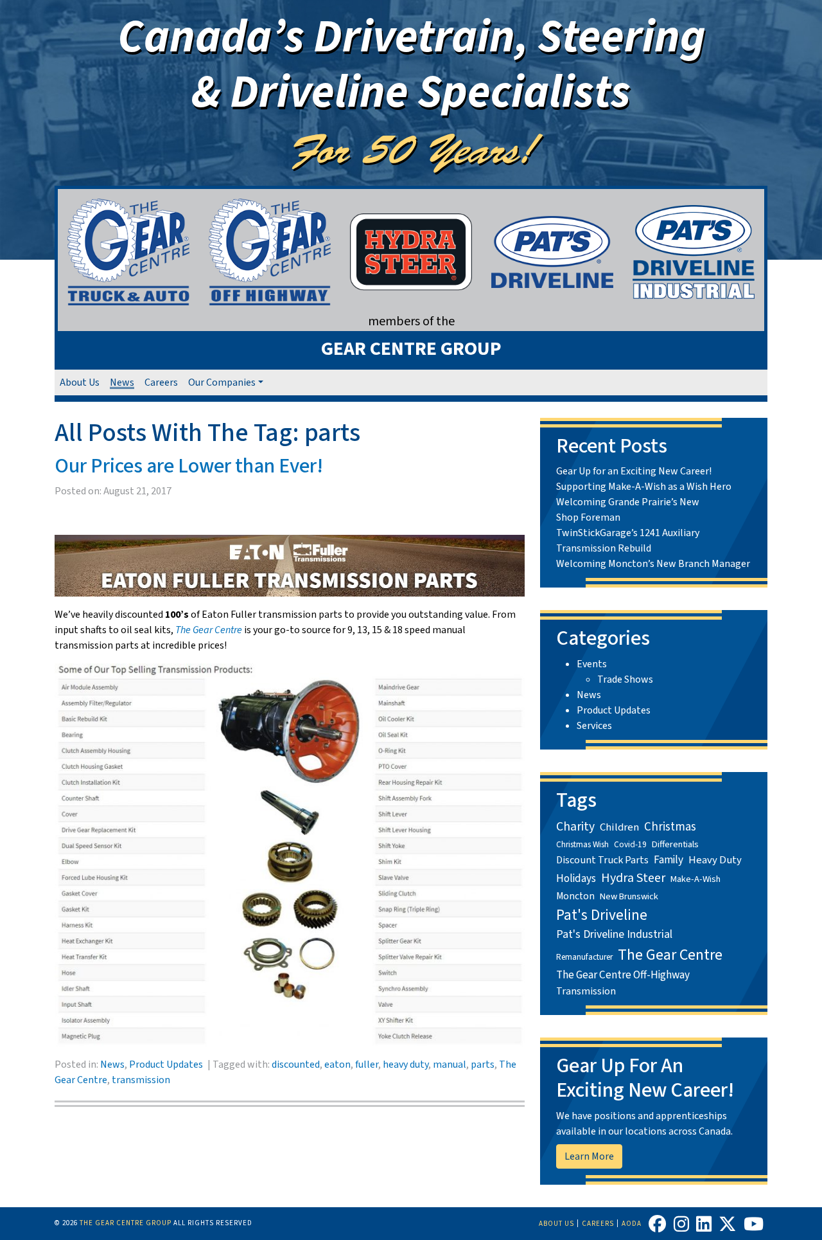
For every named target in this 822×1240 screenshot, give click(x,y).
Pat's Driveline (601, 915)
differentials (675, 844)
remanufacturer (584, 957)
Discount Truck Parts (602, 859)
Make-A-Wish (695, 879)
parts (482, 1064)
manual (449, 1064)
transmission (141, 1080)
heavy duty (405, 1064)
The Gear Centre (670, 955)
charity (575, 827)
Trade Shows (625, 679)
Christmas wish (582, 844)
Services (594, 726)
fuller (366, 1064)
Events (592, 664)
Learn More (589, 1156)
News (122, 382)
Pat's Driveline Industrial (614, 934)
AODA (632, 1223)
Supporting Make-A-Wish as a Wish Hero (643, 487)
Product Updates (166, 1064)
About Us (80, 382)
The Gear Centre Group (125, 1223)
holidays (576, 878)
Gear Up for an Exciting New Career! (634, 471)
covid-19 (630, 844)
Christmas (670, 827)
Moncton (575, 896)
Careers (161, 382)
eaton (337, 1064)
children (619, 827)
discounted (296, 1064)
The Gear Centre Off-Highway (623, 975)
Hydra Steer (633, 878)
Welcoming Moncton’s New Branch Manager (653, 564)
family (668, 860)
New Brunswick (629, 896)
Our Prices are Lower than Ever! (189, 466)
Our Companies (222, 382)
